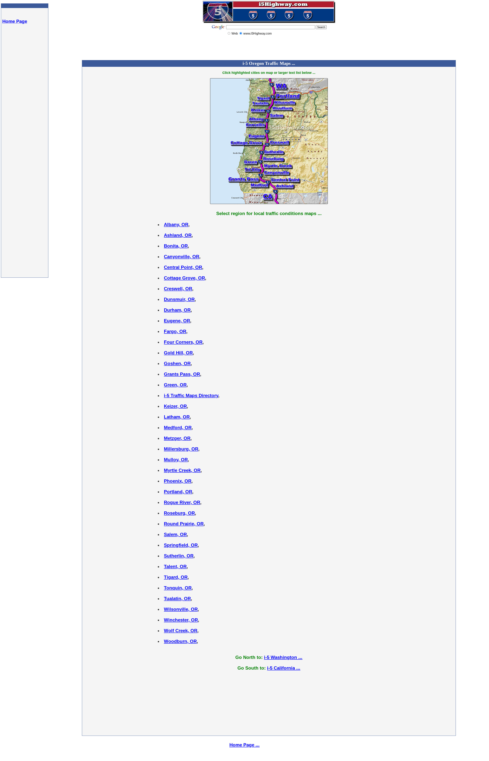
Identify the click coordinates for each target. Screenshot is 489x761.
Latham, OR (177, 416)
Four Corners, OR (183, 342)
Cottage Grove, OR (184, 278)
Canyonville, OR (181, 256)
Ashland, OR (178, 235)
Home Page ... (244, 744)
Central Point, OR (183, 267)
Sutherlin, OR (178, 555)
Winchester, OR (181, 619)
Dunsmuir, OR (179, 299)
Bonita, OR (176, 245)
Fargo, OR (175, 331)
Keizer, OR (175, 406)
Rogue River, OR (182, 502)
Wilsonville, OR (181, 609)
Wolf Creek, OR (180, 630)
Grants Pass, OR (182, 374)
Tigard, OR (176, 577)
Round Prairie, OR (184, 523)
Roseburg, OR (179, 513)
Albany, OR (176, 224)
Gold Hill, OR (178, 352)
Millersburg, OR (181, 448)
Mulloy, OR (176, 459)
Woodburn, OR (180, 641)
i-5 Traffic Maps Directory (191, 395)
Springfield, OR (181, 545)
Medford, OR (178, 427)
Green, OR (175, 384)
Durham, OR (177, 310)
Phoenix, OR (177, 481)
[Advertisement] (24, 91)
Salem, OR (175, 534)
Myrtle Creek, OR (182, 470)
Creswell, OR (178, 288)
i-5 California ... (283, 668)
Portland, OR (178, 491)
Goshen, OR (177, 363)
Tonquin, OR (178, 587)
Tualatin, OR (177, 598)
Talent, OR (175, 566)
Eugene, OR (177, 320)
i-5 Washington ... (283, 657)
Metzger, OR (177, 438)
